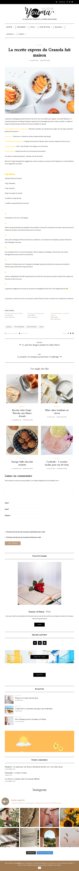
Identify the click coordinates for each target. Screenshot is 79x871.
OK (39, 868)
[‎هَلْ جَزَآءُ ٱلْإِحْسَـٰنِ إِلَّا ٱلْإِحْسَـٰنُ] (29, 837)
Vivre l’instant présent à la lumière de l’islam (30, 719)
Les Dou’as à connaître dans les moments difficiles (22, 779)
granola (9, 327)
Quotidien (18, 695)
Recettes (39, 45)
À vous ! (21, 34)
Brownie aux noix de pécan (36, 313)
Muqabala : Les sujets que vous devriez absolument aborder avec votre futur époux (34, 767)
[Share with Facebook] (68, 333)
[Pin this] (73, 333)
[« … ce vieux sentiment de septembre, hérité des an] (9, 837)
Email (7, 509)
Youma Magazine (45, 60)
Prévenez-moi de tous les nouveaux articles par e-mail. (23, 537)
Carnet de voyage (39, 657)
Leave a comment (12, 333)
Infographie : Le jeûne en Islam (16, 773)
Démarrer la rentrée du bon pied (26, 698)
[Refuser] (77, 866)
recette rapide (31, 327)
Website (7, 515)
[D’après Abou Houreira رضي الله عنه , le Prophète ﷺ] (29, 817)
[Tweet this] (70, 333)
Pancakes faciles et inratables (14, 313)
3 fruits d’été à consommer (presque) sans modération (34, 709)
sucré (41, 327)
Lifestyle (10, 34)
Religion (58, 27)
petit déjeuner (19, 327)
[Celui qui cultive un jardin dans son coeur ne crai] (49, 837)
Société (9, 27)
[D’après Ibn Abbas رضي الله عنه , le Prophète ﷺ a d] (9, 817)
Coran (39, 624)
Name (7, 503)
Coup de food (45, 27)
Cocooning (21, 27)
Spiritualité (18, 717)
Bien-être (18, 706)
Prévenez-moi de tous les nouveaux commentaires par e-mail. (25, 532)
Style (32, 27)
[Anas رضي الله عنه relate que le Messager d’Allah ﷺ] (49, 817)
